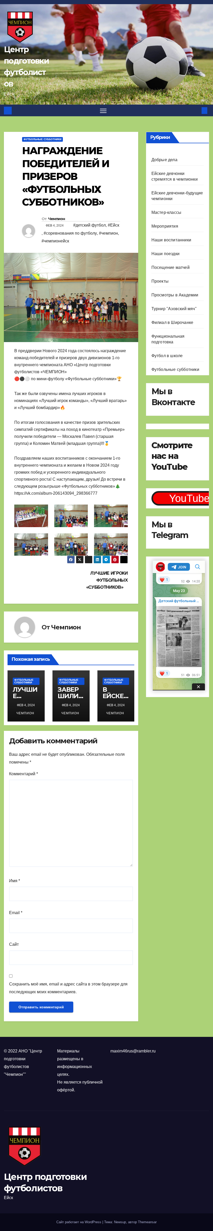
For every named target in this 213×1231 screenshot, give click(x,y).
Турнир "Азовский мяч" (174, 309)
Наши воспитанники (171, 240)
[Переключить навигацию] (103, 110)
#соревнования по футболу (70, 233)
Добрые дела (164, 160)
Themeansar (147, 1222)
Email (15, 912)
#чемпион (108, 233)
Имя (14, 881)
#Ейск (113, 225)
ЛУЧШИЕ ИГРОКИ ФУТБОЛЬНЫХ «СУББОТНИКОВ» (107, 580)
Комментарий (23, 774)
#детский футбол (89, 225)
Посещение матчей (170, 267)
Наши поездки (165, 253)
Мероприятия (164, 226)
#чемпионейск (55, 241)
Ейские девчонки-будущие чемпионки (177, 196)
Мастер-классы (166, 212)
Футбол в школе (167, 355)
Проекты (160, 281)
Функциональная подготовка (168, 339)
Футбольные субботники (42, 139)
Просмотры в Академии (174, 295)
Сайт (14, 944)
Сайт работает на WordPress (79, 1222)
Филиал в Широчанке (172, 322)
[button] (196, 110)
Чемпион (56, 218)
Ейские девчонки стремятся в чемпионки (174, 176)
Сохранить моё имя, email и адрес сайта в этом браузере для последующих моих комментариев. (68, 988)
